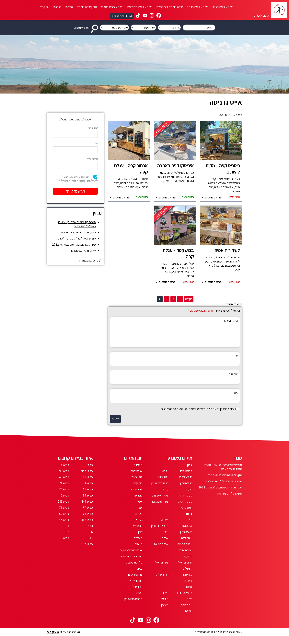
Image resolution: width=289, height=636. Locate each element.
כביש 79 (64, 538)
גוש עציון (187, 575)
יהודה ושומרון (185, 526)
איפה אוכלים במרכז (112, 7)
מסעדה (138, 465)
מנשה (165, 489)
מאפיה (139, 544)
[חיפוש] (95, 27)
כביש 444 (87, 501)
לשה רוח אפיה (227, 250)
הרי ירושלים (162, 575)
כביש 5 (65, 495)
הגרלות (57, 7)
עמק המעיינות (160, 495)
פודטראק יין (136, 581)
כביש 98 (88, 477)
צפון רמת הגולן (160, 501)
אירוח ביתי (137, 489)
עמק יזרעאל (185, 501)
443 (90, 526)
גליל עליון (163, 477)
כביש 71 (64, 483)
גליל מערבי (185, 477)
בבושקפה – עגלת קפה (178, 253)
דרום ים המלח (184, 562)
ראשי (239, 115)
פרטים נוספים (213, 197)
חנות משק (137, 526)
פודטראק (137, 477)
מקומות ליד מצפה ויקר (83, 251)
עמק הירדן (186, 495)
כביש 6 (89, 465)
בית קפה (138, 483)
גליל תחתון (186, 483)
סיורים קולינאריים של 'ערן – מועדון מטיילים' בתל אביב (77, 224)
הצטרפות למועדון (122, 16)
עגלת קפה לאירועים (131, 550)
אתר (235, 393)
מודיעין (164, 599)
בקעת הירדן (185, 471)
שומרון (164, 605)
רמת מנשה (186, 508)
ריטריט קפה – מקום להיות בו (223, 168)
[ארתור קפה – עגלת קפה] (129, 142)
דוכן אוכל (137, 587)
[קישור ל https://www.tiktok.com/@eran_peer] (138, 16)
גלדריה (139, 520)
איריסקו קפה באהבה (175, 165)
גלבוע (165, 471)
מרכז (189, 587)
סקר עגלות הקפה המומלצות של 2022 (74, 244)
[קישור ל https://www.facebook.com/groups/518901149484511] (158, 16)
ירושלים (187, 568)
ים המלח (187, 556)
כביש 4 (65, 465)
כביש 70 (64, 489)
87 (67, 532)
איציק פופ (53, 632)
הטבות (69, 7)
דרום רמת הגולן (159, 483)
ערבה (165, 538)
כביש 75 (64, 508)
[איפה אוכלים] (279, 10)
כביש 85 (88, 495)
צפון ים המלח (161, 562)
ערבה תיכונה (161, 544)
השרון (189, 599)
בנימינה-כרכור (184, 593)
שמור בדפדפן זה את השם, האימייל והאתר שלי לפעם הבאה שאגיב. (198, 409)
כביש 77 (88, 508)
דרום (189, 514)
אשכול (164, 520)
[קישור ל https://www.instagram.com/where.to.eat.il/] (151, 16)
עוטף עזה (186, 538)
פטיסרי (139, 593)
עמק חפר (186, 605)
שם (235, 356)
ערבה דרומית (184, 544)
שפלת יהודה (185, 550)
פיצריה (139, 514)
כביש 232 (87, 544)
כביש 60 (64, 514)
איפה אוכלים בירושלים (140, 7)
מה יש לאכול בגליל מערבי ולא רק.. (76, 238)
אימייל (233, 374)
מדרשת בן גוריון (159, 526)
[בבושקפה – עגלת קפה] (175, 227)
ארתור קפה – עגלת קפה (131, 168)
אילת (189, 520)
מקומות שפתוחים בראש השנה (78, 232)
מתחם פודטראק (133, 599)
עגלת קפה (137, 471)
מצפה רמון (186, 532)
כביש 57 (64, 520)
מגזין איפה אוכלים (87, 7)
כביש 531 (63, 501)
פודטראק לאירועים (132, 556)
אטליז (139, 501)
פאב (140, 568)
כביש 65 (88, 489)
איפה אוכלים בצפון (223, 7)
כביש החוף (86, 471)
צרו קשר (44, 7)
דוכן (140, 532)
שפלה (188, 611)
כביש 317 (87, 520)
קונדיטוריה (137, 495)
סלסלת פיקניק (134, 562)
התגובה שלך (229, 321)
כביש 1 (89, 483)
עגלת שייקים (135, 575)
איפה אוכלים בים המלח (169, 7)
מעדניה (138, 538)
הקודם (188, 299)
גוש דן (165, 593)
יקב (140, 508)
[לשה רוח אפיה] (221, 227)
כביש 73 (88, 514)
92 (91, 538)
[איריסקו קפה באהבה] (175, 142)
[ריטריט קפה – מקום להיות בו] (221, 142)
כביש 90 (64, 471)
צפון (189, 465)
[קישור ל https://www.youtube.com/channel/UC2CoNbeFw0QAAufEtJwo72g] (145, 16)
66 (91, 532)
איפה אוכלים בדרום (198, 7)
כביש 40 (64, 477)
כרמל (189, 489)
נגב (166, 532)
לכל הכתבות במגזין (90, 261)
